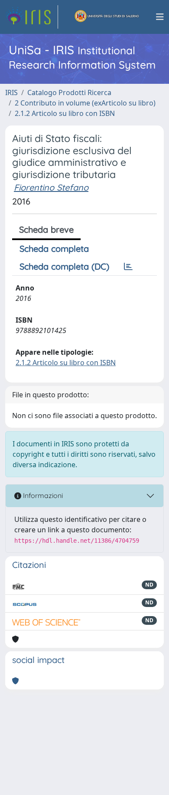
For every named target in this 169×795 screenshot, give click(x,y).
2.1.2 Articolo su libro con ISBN (65, 113)
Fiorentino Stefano (51, 187)
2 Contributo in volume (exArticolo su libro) (85, 103)
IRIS (11, 92)
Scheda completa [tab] (54, 248)
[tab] (128, 266)
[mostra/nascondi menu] (160, 17)
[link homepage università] (107, 17)
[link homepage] (31, 17)
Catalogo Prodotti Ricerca (69, 92)
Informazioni (42, 495)
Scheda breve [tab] (46, 229)
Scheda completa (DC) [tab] (64, 266)
